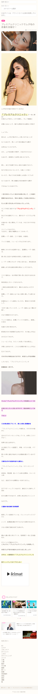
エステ (3, 648)
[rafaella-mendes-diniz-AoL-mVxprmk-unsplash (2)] (19, 107)
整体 (2, 664)
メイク (3, 658)
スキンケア (5, 650)
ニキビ (3, 654)
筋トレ (3, 670)
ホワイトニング (6, 656)
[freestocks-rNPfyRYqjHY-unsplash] (19, 396)
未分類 (3, 666)
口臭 (2, 660)
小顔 (2, 662)
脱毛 (3, 20)
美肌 (2, 676)
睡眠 (2, 668)
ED (2, 646)
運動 (2, 680)
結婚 (2, 672)
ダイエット (5, 652)
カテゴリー (5, 6)
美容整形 (4, 674)
